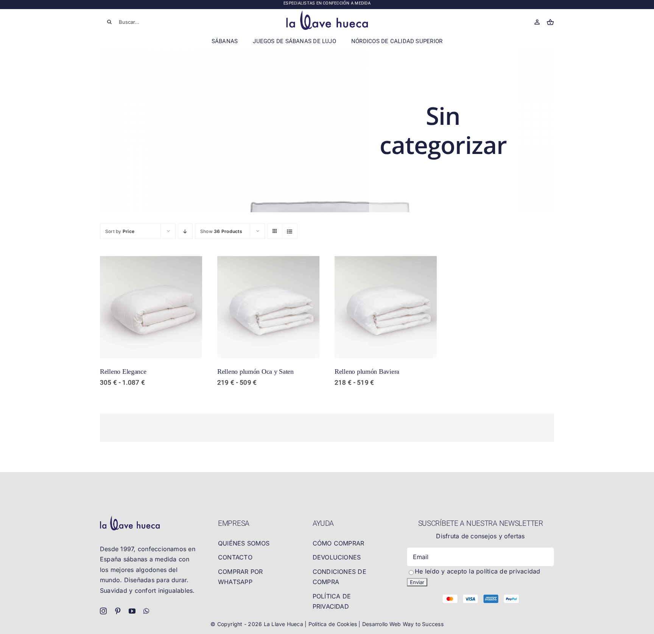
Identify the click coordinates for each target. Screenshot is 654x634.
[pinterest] (117, 611)
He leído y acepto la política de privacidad (477, 571)
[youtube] (132, 611)
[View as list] (289, 231)
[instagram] (103, 611)
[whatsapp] (146, 611)
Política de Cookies (333, 624)
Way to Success (423, 624)
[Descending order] (185, 231)
